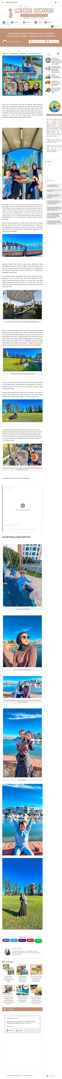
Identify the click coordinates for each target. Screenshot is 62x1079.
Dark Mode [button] (56, 26)
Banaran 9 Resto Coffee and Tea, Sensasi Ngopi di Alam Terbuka (8, 979)
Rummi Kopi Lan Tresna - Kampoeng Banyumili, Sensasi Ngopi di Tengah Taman (36, 979)
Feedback (19, 1030)
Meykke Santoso (17, 948)
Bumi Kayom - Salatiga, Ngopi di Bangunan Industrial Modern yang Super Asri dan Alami (56, 61)
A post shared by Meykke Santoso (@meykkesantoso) (23, 529)
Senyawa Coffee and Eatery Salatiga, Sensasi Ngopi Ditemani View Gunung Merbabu (56, 69)
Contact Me (50, 1076)
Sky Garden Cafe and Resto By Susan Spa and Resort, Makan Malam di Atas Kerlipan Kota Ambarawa (36, 1000)
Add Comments (54, 41)
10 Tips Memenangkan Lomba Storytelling (56, 76)
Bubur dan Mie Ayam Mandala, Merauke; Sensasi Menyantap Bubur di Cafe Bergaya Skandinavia (8, 1000)
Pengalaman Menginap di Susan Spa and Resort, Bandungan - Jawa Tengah (22, 999)
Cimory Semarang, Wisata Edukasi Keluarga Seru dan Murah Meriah (22, 979)
